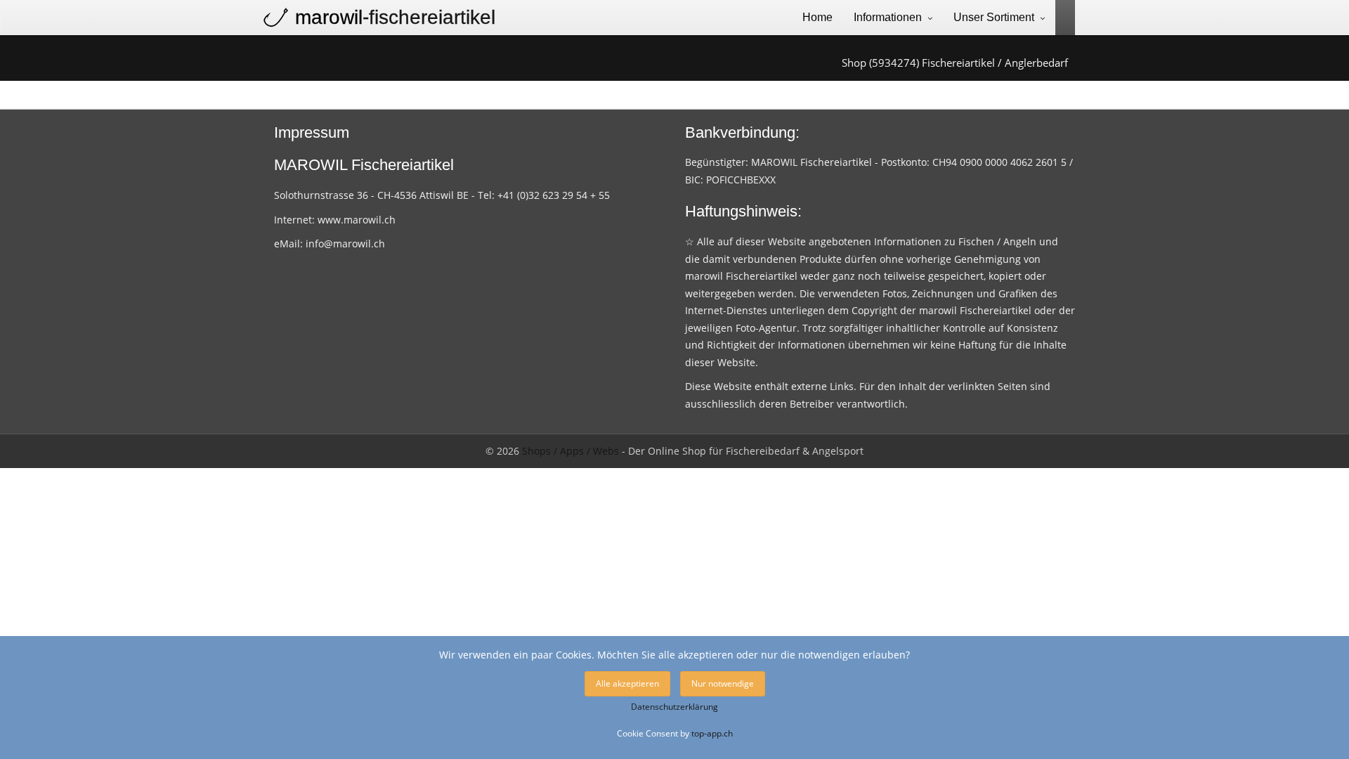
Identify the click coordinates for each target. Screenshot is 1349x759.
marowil (395, 17)
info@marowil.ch (345, 243)
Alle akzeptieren (627, 683)
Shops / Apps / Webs (570, 451)
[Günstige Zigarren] (1060, 16)
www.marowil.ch (357, 219)
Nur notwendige (722, 683)
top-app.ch (712, 733)
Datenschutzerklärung (674, 707)
